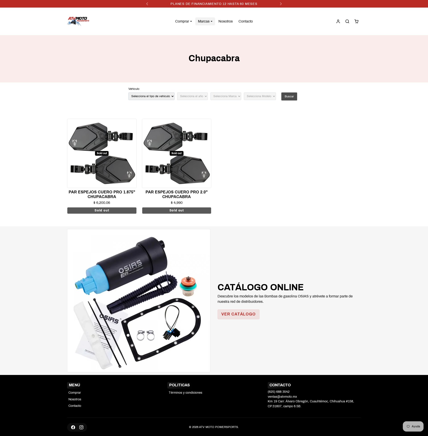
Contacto (246, 21)
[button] (347, 21)
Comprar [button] (182, 21)
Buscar (289, 96)
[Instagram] (81, 427)
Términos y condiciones (185, 392)
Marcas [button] (204, 21)
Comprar (74, 392)
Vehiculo (133, 88)
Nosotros (225, 21)
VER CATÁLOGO (238, 314)
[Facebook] (73, 427)
